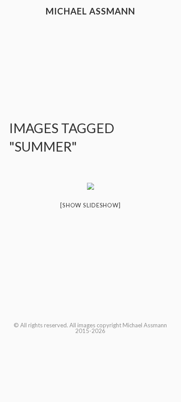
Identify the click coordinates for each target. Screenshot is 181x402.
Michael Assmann (90, 11)
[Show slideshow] (90, 205)
